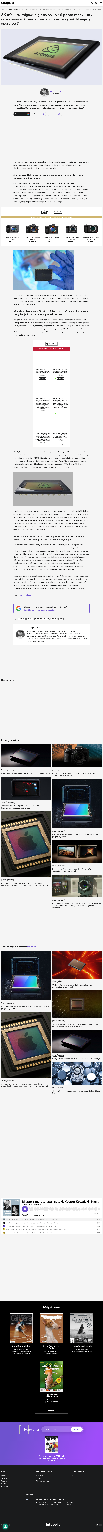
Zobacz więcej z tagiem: (18, 946)
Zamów (51, 1410)
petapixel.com (26, 595)
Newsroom (4, 1481)
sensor (29, 619)
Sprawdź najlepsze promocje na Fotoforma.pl (51, 217)
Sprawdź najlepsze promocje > (51, 349)
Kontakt (3, 1476)
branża (54, 619)
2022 (61, 619)
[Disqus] (51, 709)
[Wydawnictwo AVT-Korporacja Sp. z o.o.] (30, 1502)
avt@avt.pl (70, 1502)
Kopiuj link (53, 114)
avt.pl (69, 1505)
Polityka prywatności (42, 1481)
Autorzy (3, 1484)
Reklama (4, 1478)
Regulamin (39, 1476)
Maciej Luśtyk (55, 92)
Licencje (38, 1478)
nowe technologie (42, 619)
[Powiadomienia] (5, 1526)
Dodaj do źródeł (20, 114)
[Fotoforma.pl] (51, 213)
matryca (22, 619)
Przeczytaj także (10, 740)
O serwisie (4, 1486)
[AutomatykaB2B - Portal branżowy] (53, 1525)
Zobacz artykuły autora (36, 641)
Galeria (72, 1476)
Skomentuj (37, 114)
